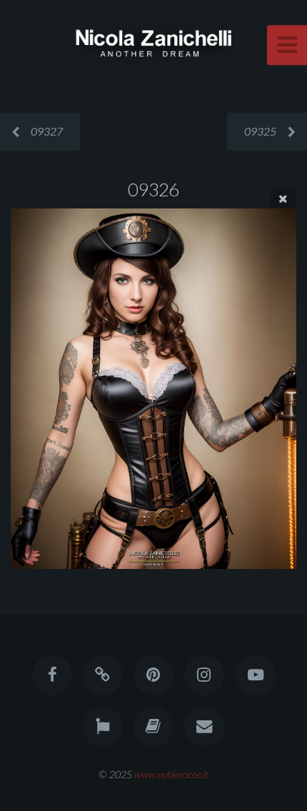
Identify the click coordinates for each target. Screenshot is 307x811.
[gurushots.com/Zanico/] (103, 727)
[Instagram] (204, 675)
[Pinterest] (153, 675)
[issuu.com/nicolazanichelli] (153, 727)
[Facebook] (51, 675)
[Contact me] (204, 727)
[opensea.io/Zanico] (103, 675)
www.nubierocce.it (171, 774)
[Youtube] (255, 675)
